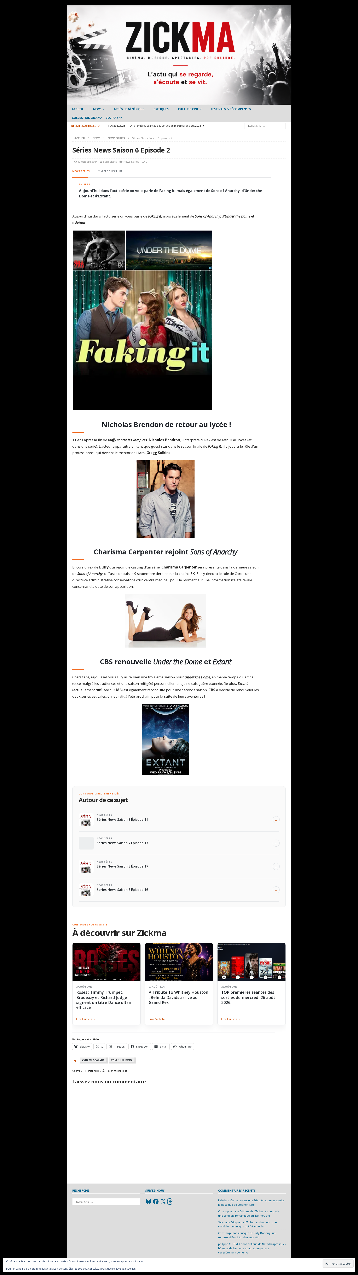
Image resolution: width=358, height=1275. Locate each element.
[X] (163, 1201)
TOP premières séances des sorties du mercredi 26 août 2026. (248, 997)
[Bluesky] (148, 1201)
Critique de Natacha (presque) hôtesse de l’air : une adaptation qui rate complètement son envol (251, 1248)
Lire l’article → (86, 1019)
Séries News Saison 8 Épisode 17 (122, 866)
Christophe (225, 1211)
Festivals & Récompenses (231, 109)
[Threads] (170, 1201)
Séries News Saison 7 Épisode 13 (122, 843)
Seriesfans (110, 161)
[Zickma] (179, 102)
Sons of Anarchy (93, 1059)
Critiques (161, 109)
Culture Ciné (188, 109)
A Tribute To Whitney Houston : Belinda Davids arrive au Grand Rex (178, 997)
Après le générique (129, 109)
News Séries (131, 161)
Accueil (78, 109)
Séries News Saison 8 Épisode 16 (122, 889)
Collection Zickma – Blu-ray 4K (97, 118)
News (97, 109)
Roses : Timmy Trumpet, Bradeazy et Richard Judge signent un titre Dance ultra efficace (103, 1000)
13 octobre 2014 (87, 161)
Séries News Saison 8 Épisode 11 (122, 819)
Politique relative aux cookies (118, 1268)
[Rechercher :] (265, 125)
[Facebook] (155, 1201)
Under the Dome (121, 1059)
